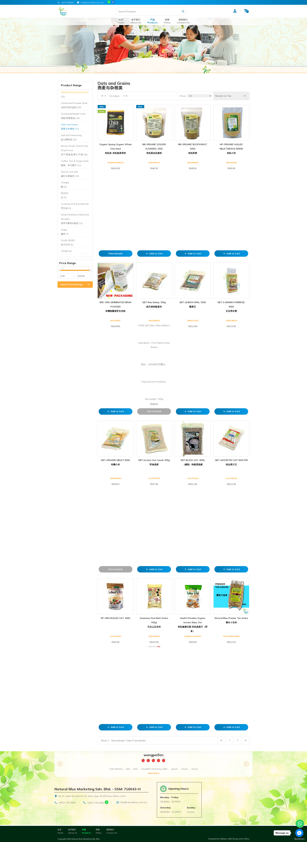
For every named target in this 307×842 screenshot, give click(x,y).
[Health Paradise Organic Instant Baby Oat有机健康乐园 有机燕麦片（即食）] (192, 596)
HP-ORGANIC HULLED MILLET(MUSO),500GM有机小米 (231, 148)
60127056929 (67, 2)
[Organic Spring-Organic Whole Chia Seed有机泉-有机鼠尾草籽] (115, 123)
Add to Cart (154, 253)
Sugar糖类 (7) (65, 231)
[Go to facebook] (299, 833)
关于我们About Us (135, 21)
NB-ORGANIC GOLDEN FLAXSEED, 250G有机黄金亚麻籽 (154, 148)
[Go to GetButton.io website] (299, 839)
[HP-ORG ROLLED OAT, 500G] (115, 596)
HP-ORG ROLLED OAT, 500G (115, 618)
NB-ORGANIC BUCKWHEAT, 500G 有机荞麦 (192, 148)
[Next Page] (123, 95)
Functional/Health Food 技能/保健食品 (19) (73, 116)
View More (153, 773)
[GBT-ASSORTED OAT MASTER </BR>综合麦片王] (231, 438)
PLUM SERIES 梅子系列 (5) (68, 242)
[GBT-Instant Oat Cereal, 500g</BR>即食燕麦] (154, 438)
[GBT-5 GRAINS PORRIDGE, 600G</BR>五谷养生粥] (231, 280)
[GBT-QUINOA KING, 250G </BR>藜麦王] (192, 280)
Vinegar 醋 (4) (65, 184)
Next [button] (246, 764)
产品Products (152, 21)
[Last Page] (126, 95)
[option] (153, 764)
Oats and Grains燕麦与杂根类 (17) (70, 126)
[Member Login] (234, 10)
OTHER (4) (66, 251)
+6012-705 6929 (66, 802)
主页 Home (121, 21)
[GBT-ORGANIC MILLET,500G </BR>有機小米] (115, 438)
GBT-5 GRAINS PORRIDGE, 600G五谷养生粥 (231, 306)
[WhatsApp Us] (106, 802)
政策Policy (167, 21)
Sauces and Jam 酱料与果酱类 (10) (70, 173)
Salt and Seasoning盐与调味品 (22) (71, 137)
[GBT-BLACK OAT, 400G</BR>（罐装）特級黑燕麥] (192, 438)
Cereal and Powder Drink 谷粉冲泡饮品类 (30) (74, 105)
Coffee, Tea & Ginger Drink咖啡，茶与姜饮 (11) (75, 163)
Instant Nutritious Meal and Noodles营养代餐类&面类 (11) (75, 219)
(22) (75, 94)
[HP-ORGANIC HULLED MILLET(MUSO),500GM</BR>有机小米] (231, 123)
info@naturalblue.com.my (133, 802)
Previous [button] (60, 764)
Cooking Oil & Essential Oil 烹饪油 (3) (74, 206)
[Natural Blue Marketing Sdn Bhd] (113, 2)
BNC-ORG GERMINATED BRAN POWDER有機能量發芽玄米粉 (115, 306)
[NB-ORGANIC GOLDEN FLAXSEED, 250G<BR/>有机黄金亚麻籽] (154, 123)
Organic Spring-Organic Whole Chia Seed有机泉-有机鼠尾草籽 (115, 148)
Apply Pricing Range (71, 284)
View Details (115, 253)
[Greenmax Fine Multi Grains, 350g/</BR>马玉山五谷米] (154, 596)
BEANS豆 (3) (64, 195)
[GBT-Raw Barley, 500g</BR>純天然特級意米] (154, 280)
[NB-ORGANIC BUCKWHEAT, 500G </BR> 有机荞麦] (192, 123)
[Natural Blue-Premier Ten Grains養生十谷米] (231, 596)
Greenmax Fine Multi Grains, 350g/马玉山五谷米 (154, 622)
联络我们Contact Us (183, 21)
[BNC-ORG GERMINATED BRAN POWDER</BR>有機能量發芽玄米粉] (115, 280)
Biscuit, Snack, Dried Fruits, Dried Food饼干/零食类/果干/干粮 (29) (74, 150)
